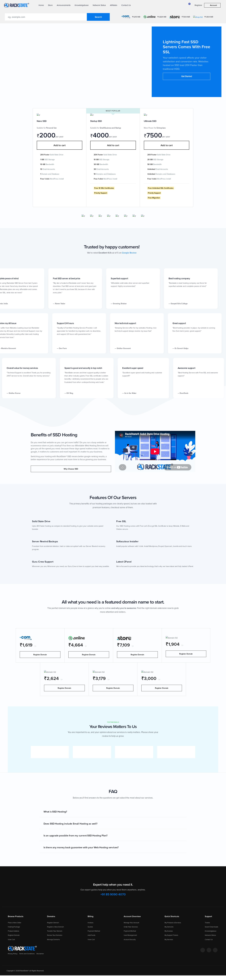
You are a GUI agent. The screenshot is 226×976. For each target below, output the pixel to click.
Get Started (186, 76)
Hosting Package (14, 927)
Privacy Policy (12, 953)
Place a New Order (14, 922)
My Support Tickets (171, 935)
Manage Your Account (131, 922)
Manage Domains (53, 939)
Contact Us (126, 5)
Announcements (63, 5)
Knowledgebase (82, 5)
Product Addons (13, 931)
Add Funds (91, 935)
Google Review (129, 252)
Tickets (207, 922)
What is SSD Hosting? (55, 811)
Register (198, 5)
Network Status (99, 5)
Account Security (130, 939)
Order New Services (131, 927)
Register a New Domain (55, 927)
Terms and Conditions (27, 953)
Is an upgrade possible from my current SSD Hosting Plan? (76, 835)
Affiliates (113, 5)
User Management (130, 935)
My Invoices (169, 931)
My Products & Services (173, 922)
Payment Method (94, 931)
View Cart (11, 939)
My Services (169, 939)
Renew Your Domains (54, 935)
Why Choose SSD (71, 469)
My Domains (169, 927)
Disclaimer (40, 953)
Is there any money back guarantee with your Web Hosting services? (81, 847)
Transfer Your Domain (54, 931)
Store (50, 5)
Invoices (90, 922)
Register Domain (40, 654)
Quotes (90, 927)
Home (41, 5)
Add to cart (59, 145)
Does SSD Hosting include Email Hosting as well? (70, 823)
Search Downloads (211, 927)
